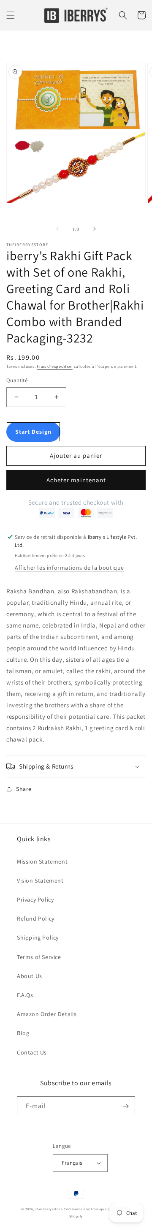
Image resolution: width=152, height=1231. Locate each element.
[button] (10, 15)
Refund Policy (35, 918)
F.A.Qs (25, 995)
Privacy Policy (35, 899)
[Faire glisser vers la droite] (94, 229)
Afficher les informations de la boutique (69, 567)
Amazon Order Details (47, 1014)
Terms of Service (39, 957)
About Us (29, 976)
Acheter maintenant (76, 480)
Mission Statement (42, 861)
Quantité (16, 380)
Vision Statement (40, 880)
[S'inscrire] (125, 1106)
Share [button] (24, 789)
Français (72, 1162)
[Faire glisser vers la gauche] (57, 229)
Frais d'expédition (55, 366)
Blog (23, 1033)
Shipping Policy (38, 937)
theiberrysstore (49, 1209)
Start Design (33, 431)
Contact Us (32, 1052)
